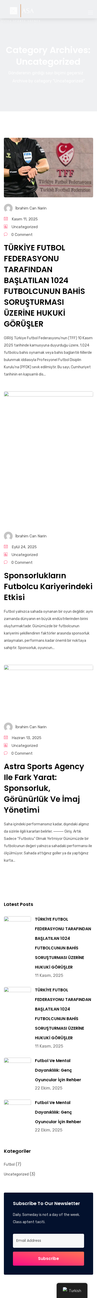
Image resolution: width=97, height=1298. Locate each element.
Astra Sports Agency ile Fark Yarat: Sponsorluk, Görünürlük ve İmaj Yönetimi (44, 788)
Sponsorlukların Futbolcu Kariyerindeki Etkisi (48, 586)
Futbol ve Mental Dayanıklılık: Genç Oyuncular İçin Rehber (58, 1070)
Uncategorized (24, 227)
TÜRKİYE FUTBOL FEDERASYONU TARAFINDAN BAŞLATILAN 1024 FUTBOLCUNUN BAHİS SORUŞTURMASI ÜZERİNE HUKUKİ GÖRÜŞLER (44, 285)
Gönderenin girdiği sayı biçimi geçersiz (45, 72)
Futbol (9, 1164)
